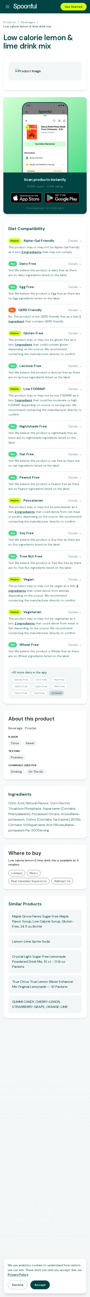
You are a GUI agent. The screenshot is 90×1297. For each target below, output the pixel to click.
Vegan (28, 579)
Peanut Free (29, 477)
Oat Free (26, 454)
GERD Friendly (30, 310)
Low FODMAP (34, 389)
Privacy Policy (18, 1274)
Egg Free (26, 287)
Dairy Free (27, 263)
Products (9, 22)
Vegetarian (32, 612)
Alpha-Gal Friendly (38, 240)
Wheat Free (29, 644)
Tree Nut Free (30, 556)
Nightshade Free (33, 426)
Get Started (73, 7)
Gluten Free (33, 333)
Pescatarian (33, 500)
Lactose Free (30, 366)
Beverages (28, 22)
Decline (17, 1285)
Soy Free (26, 533)
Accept (40, 1285)
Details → (75, 241)
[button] (31, 252)
